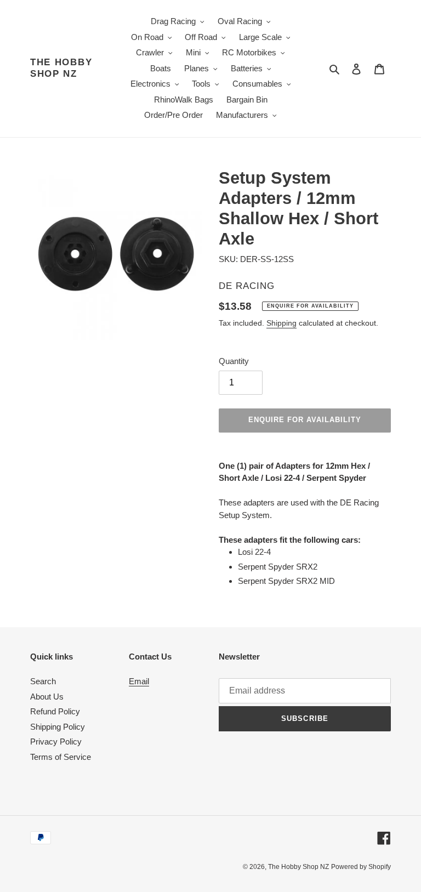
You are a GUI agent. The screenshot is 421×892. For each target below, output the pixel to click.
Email (139, 681)
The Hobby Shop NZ (61, 67)
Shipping (281, 323)
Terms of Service (60, 757)
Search (43, 681)
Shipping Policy (57, 726)
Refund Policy (55, 711)
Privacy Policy (56, 741)
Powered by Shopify (361, 867)
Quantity (234, 361)
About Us (47, 696)
